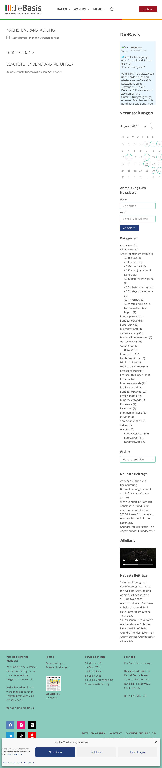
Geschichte (126, 345)
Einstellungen (137, 752)
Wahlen (80, 9)
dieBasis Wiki (92, 667)
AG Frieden (130, 262)
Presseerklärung (130, 371)
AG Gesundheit (133, 266)
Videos (124, 425)
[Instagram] (21, 725)
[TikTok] (21, 736)
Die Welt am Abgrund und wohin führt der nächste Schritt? (135, 493)
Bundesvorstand (130, 320)
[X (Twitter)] (32, 725)
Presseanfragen (55, 663)
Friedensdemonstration (134, 337)
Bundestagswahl (134, 433)
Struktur (125, 416)
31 (146, 144)
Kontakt (115, 733)
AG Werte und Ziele (135, 304)
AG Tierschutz (132, 299)
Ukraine (128, 350)
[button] (155, 742)
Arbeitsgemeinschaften (134, 253)
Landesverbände (130, 358)
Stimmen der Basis (131, 412)
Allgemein (126, 249)
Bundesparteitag (130, 316)
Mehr (97, 9)
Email (123, 212)
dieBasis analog (129, 333)
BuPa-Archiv (127, 324)
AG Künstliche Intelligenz (138, 278)
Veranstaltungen (130, 421)
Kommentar (127, 354)
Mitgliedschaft (93, 663)
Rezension (126, 408)
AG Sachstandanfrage (137, 287)
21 (146, 163)
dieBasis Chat (93, 675)
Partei (62, 9)
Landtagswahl (132, 441)
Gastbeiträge (128, 341)
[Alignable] (32, 736)
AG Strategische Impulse (138, 291)
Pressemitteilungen (131, 375)
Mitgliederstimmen (131, 366)
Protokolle (126, 404)
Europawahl (131, 437)
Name (123, 199)
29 (153, 170)
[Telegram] (10, 736)
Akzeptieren (55, 752)
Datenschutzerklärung (12, 762)
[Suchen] (112, 9)
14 (146, 157)
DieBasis (130, 34)
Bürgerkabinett (129, 329)
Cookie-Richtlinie (14, 754)
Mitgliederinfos (129, 362)
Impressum (29, 762)
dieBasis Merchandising (99, 680)
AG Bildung (130, 258)
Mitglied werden (94, 733)
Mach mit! (148, 9)
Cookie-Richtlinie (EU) (141, 733)
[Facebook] (10, 725)
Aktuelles (125, 245)
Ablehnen (96, 752)
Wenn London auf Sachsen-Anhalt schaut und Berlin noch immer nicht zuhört (136, 506)
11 (129, 157)
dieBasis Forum (94, 671)
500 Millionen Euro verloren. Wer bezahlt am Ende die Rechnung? (137, 518)
